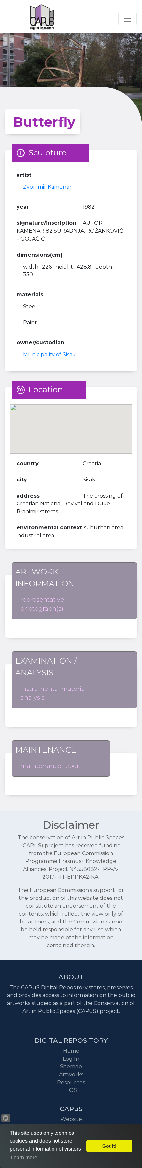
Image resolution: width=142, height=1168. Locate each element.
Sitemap (71, 1066)
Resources (71, 1082)
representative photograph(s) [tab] (42, 604)
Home (71, 1051)
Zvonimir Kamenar (47, 187)
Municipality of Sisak (49, 354)
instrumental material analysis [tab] (53, 693)
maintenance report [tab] (50, 766)
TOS (71, 1090)
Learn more (24, 1157)
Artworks (71, 1074)
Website (71, 1119)
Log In (71, 1059)
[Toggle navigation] (127, 18)
